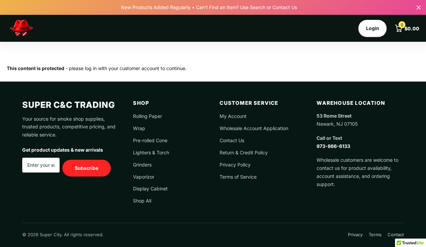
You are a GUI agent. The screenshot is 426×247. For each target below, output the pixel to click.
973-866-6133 (333, 146)
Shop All (142, 201)
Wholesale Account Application (254, 128)
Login (372, 28)
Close (418, 7)
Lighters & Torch (151, 152)
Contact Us (232, 140)
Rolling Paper (147, 116)
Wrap (139, 128)
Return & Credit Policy (244, 152)
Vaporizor (143, 177)
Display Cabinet (150, 188)
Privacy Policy (235, 164)
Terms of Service (238, 177)
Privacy (355, 234)
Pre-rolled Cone (150, 140)
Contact (396, 234)
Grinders (142, 164)
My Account (233, 116)
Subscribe (86, 168)
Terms (375, 234)
